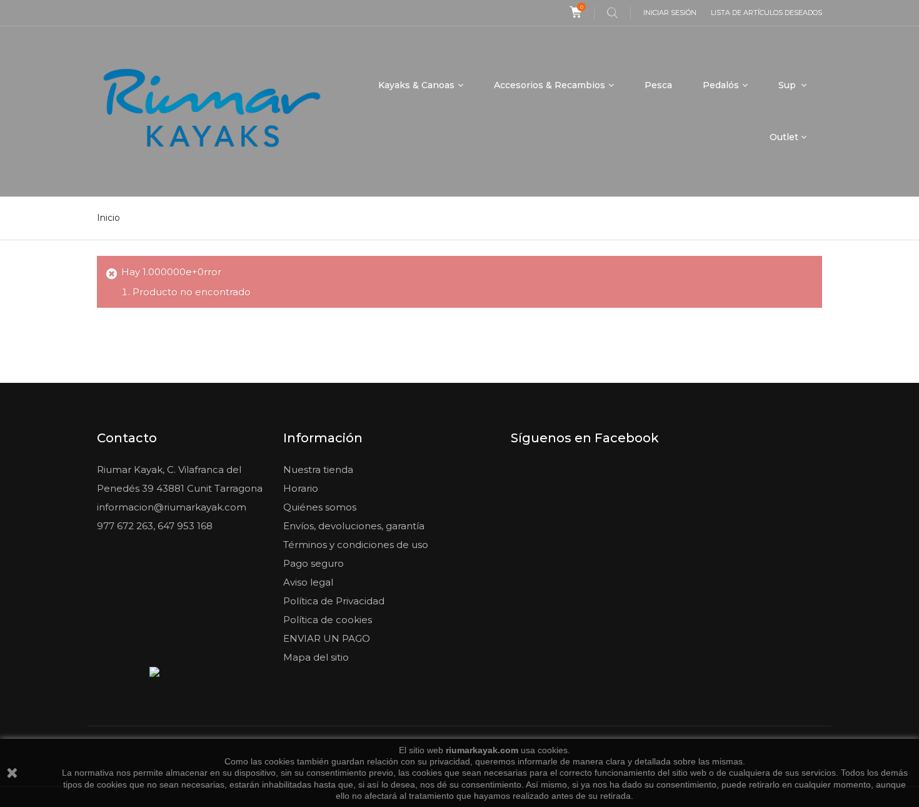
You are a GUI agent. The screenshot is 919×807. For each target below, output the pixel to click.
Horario (300, 488)
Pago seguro (313, 563)
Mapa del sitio (316, 657)
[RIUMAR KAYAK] (211, 111)
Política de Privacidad (333, 601)
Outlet (784, 137)
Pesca (658, 85)
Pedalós (721, 85)
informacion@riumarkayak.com (171, 507)
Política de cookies (327, 620)
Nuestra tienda (318, 469)
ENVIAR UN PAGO (326, 638)
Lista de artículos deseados (766, 12)
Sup (788, 85)
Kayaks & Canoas (416, 85)
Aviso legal (308, 582)
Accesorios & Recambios (549, 85)
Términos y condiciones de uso (355, 545)
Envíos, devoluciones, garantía (353, 526)
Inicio (108, 217)
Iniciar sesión (669, 12)
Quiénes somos (319, 507)
